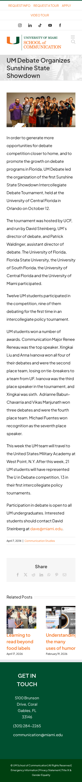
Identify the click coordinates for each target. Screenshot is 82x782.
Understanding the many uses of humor (61, 641)
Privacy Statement (49, 770)
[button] (10, 631)
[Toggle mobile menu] (73, 37)
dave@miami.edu (46, 528)
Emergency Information (24, 770)
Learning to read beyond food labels (20, 641)
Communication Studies (39, 540)
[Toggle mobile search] (73, 41)
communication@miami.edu (27, 734)
